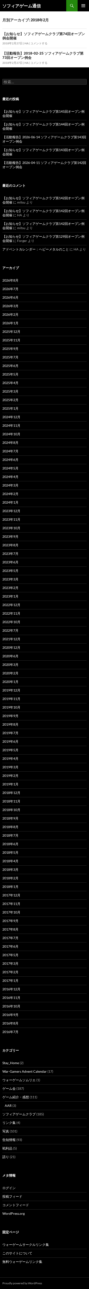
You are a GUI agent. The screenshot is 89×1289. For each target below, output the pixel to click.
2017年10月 (11, 912)
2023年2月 (10, 588)
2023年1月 (10, 596)
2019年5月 (10, 750)
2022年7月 (10, 630)
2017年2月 (10, 972)
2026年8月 (10, 280)
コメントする (38, 43)
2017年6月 (10, 946)
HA (26, 43)
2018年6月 (10, 844)
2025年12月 (11, 331)
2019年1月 (10, 784)
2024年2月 (10, 494)
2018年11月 (11, 801)
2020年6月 (10, 656)
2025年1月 (10, 408)
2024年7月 (10, 451)
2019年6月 (10, 741)
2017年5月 (10, 955)
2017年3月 (10, 963)
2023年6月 (10, 562)
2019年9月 (10, 716)
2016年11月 (11, 998)
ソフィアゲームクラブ (19, 1114)
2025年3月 (10, 391)
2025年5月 (10, 374)
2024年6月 (10, 460)
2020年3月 (10, 665)
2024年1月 (10, 502)
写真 (5, 1131)
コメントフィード (15, 1205)
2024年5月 (10, 468)
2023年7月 (10, 554)
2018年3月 (10, 869)
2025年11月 (11, 340)
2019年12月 (11, 690)
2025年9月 (10, 349)
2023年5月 (10, 571)
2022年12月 (11, 605)
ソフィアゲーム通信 (21, 5)
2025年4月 (10, 383)
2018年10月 (11, 810)
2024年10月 (11, 434)
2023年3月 (10, 579)
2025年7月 (10, 357)
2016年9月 (10, 1015)
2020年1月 (10, 682)
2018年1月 (10, 887)
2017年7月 (10, 938)
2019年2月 (10, 776)
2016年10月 (11, 1006)
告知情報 (9, 1140)
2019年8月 (10, 724)
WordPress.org (13, 1213)
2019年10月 (11, 707)
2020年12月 (11, 647)
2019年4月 (10, 758)
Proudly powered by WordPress (22, 1283)
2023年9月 (10, 536)
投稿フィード (12, 1196)
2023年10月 (11, 528)
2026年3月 (10, 306)
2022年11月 (11, 613)
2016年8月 (10, 1023)
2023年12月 (11, 511)
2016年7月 (10, 1032)
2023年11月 (11, 519)
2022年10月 (11, 622)
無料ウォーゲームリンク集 (22, 1262)
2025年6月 (10, 366)
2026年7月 (10, 289)
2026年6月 (10, 297)
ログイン (9, 1188)
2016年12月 (11, 989)
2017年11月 (11, 904)
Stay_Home (10, 1063)
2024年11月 (11, 425)
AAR (8, 1106)
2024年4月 (10, 477)
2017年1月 (10, 980)
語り (5, 1157)
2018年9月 (10, 818)
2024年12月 (11, 417)
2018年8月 (10, 827)
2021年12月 (11, 639)
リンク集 (9, 1123)
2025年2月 (10, 400)
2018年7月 (10, 835)
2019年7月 (10, 733)
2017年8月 (10, 929)
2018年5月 (10, 852)
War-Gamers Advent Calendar (24, 1071)
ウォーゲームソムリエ (19, 1080)
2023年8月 (10, 545)
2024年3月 (10, 485)
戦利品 (7, 1148)
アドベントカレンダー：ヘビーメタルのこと (35, 249)
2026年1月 (10, 323)
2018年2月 (10, 878)
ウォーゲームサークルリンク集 (25, 1245)
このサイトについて (17, 1253)
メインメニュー (83, 5)
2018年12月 (11, 793)
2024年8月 (10, 442)
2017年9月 (10, 921)
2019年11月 (11, 699)
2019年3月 (10, 767)
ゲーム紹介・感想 (15, 1097)
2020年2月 (10, 673)
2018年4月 (10, 861)
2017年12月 (11, 895)
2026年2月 (10, 314)
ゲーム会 (9, 1088)
